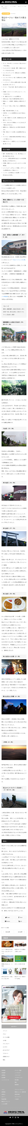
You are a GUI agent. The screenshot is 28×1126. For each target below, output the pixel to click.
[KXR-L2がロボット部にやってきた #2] (7, 971)
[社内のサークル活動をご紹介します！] (21, 944)
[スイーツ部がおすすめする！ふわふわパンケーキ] (7, 944)
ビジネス (5, 1047)
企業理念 (3, 1075)
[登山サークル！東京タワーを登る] (21, 971)
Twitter (10, 1117)
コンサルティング (18, 1077)
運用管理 (17, 1084)
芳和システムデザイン (17, 1123)
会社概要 (3, 1077)
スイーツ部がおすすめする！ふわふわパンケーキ (7, 951)
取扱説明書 (4, 1099)
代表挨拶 (3, 1072)
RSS (18, 1117)
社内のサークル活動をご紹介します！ (20, 950)
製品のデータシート (6, 1101)
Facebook (13, 1117)
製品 (4, 1059)
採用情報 (3, 1092)
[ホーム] (2, 6)
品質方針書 (17, 1094)
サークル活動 (6, 13)
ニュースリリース (5, 1080)
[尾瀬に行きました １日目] (7, 958)
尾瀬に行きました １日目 (7, 965)
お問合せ (3, 1094)
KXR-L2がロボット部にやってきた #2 (7, 977)
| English (17, 1099)
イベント (5, 1030)
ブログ (3, 1089)
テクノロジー (6, 1043)
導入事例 (17, 1080)
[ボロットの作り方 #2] (21, 958)
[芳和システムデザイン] (9, 2)
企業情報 (3, 1070)
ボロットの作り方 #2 (20, 964)
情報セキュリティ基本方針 (20, 1092)
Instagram (15, 1117)
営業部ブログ (6, 1056)
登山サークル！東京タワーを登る (20, 977)
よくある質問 (4, 1103)
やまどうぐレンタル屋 (19, 260)
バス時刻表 (5, 296)
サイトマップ (17, 1096)
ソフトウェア (17, 1075)
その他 (4, 1040)
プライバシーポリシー (19, 1089)
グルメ (4, 1034)
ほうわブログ (6, 1050)
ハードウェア (17, 1072)
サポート (3, 1096)
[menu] (26, 2)
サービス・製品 (18, 1070)
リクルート (5, 1053)
